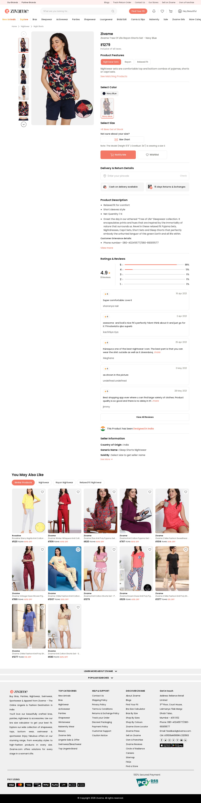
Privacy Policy (99, 704)
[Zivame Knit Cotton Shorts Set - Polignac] (100, 568)
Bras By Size (132, 713)
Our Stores (153, 2)
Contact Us (140, 2)
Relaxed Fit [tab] (142, 61)
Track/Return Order (122, 2)
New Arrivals (64, 695)
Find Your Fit (132, 704)
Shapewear (64, 717)
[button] (112, 11)
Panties (62, 713)
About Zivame (133, 695)
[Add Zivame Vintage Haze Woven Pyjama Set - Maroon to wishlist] (42, 549)
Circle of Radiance (135, 748)
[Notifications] (154, 11)
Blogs (106, 2)
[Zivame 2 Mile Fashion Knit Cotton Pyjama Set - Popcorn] (65, 568)
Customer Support (101, 731)
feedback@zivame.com (178, 731)
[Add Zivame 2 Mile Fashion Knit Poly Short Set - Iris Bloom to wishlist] (42, 607)
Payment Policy (100, 726)
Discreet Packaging (102, 722)
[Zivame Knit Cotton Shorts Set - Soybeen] (65, 626)
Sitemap (130, 757)
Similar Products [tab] (23, 482)
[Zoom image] (62, 78)
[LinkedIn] (185, 739)
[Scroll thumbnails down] (23, 124)
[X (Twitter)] (165, 739)
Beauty (62, 731)
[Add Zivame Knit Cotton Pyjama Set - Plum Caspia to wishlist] (149, 492)
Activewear (64, 708)
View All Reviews (145, 417)
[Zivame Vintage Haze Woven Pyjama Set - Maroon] (29, 568)
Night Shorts (39, 26)
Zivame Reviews (134, 744)
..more (156, 352)
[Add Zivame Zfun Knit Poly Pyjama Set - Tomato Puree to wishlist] (114, 492)
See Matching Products (113, 76)
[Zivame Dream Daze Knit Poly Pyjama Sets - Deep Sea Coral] (136, 568)
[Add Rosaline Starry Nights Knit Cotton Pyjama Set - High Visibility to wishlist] (42, 492)
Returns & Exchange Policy (105, 713)
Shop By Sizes (133, 717)
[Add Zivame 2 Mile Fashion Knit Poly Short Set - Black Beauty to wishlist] (185, 549)
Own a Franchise (186, 2)
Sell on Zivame (168, 2)
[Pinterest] (173, 739)
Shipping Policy (99, 700)
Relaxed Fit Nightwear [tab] (91, 482)
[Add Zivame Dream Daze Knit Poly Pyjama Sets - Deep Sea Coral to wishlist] (149, 549)
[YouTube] (181, 739)
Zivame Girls (64, 735)
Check (183, 175)
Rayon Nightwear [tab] (64, 482)
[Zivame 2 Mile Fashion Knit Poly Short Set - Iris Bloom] (29, 626)
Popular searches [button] (99, 677)
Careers (130, 753)
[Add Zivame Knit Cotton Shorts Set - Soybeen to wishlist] (78, 607)
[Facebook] (161, 740)
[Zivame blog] (177, 739)
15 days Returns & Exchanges (169, 186)
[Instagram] (169, 739)
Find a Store (132, 766)
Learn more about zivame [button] (99, 671)
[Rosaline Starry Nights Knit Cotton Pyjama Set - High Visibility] (29, 511)
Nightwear (25, 26)
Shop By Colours (134, 722)
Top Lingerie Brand (67, 748)
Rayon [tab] (128, 61)
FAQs (128, 761)
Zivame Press (132, 731)
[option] (23, 45)
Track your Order (100, 717)
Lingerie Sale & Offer (68, 739)
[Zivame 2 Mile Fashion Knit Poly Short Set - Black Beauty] (172, 568)
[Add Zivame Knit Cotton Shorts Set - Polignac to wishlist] (114, 549)
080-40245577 (175, 722)
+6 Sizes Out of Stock (111, 129)
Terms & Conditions (102, 708)
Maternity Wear (66, 726)
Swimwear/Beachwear (69, 744)
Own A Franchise (134, 739)
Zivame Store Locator (137, 726)
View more (106, 248)
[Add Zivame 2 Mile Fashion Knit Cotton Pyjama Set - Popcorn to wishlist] (78, 549)
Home (14, 26)
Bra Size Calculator (135, 708)
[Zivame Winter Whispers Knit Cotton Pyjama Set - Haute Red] (65, 511)
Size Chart (124, 139)
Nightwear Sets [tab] (111, 61)
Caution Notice (100, 735)
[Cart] (171, 11)
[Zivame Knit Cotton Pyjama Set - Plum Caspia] (136, 511)
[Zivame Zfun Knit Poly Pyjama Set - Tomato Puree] (100, 511)
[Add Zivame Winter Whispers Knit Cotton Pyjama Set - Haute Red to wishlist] (78, 492)
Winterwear (64, 722)
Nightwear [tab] (44, 482)
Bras (60, 700)
